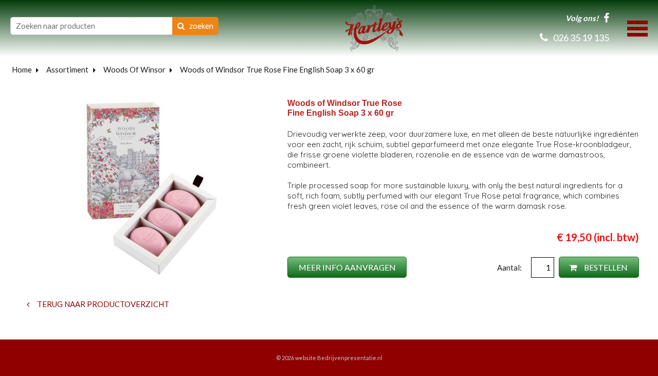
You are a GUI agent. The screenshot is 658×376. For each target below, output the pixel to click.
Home (22, 69)
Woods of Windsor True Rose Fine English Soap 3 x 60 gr (277, 69)
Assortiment (67, 69)
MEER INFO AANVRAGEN (347, 267)
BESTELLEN (605, 267)
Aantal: (510, 267)
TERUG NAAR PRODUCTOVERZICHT (102, 304)
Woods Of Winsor (134, 69)
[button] (637, 27)
